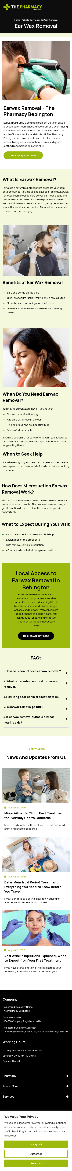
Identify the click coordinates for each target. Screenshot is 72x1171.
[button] (36, 671)
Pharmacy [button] (9, 1076)
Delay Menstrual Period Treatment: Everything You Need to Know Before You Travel (32, 886)
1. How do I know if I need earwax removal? (32, 671)
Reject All (36, 1163)
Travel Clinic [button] (11, 1086)
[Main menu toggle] (67, 7)
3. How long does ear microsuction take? (31, 697)
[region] (36, 1141)
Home (17, 19)
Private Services (30, 19)
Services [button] (8, 1096)
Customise (36, 1154)
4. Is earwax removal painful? (23, 707)
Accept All (36, 1144)
